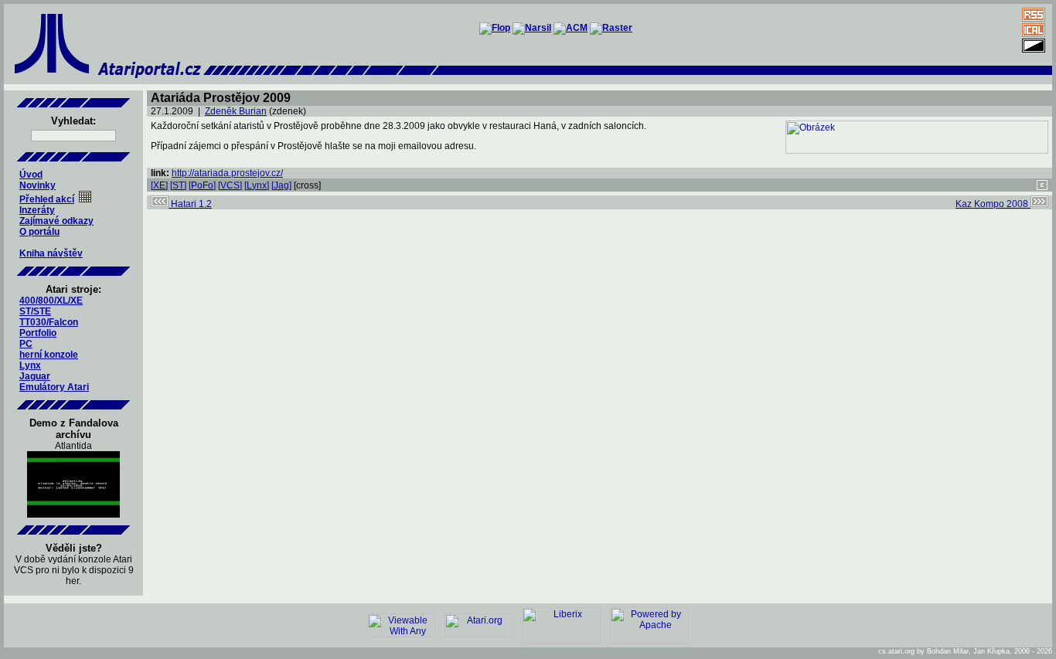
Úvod (31, 174)
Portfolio (37, 333)
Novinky (37, 185)
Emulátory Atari (54, 387)
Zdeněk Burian (236, 111)
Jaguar (34, 376)
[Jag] (281, 185)
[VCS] (230, 185)
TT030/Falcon (48, 322)
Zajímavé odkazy (56, 221)
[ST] (178, 185)
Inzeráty (37, 210)
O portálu (39, 231)
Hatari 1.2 (190, 204)
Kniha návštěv (51, 253)
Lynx (30, 365)
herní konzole (48, 354)
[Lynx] (256, 185)
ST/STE (35, 311)
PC (25, 343)
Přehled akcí (46, 199)
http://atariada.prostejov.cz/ (227, 173)
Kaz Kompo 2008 (993, 204)
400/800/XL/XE (51, 300)
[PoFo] (202, 185)
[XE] (159, 185)
